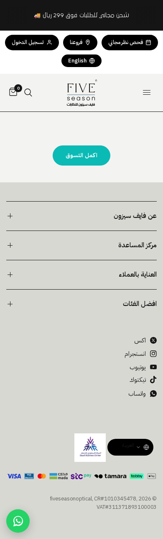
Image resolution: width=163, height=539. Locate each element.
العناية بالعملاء (138, 275)
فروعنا (76, 42)
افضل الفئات (140, 304)
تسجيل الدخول (28, 42)
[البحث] (28, 92)
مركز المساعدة (137, 245)
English (77, 61)
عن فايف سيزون (135, 216)
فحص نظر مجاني (125, 42)
